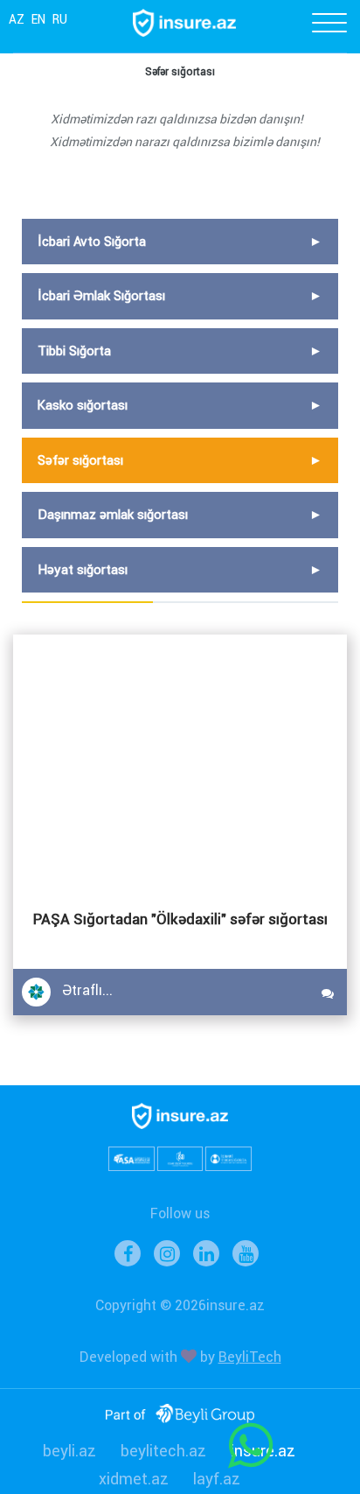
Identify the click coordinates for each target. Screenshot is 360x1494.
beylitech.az (163, 1450)
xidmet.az (134, 1478)
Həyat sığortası (83, 570)
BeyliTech (249, 1357)
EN (38, 19)
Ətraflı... (87, 990)
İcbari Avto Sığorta (92, 241)
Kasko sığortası (83, 405)
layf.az (216, 1478)
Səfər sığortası (80, 460)
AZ (16, 19)
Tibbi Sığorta (74, 351)
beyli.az (69, 1450)
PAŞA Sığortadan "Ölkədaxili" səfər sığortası (180, 919)
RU (59, 19)
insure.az (263, 1450)
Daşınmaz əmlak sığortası (113, 515)
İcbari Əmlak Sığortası (101, 296)
